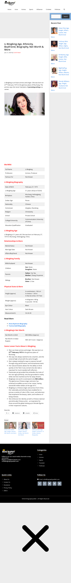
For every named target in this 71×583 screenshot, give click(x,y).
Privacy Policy (8, 488)
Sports (31, 9)
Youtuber (42, 463)
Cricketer (48, 9)
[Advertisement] (24, 25)
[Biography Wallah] (10, 3)
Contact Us (7, 482)
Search (66, 16)
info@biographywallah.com (51, 479)
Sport (40, 460)
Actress (23, 9)
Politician (57, 9)
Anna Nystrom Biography (18, 324)
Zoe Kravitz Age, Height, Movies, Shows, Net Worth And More (23, 432)
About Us (6, 479)
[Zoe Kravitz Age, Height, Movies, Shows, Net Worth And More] (24, 425)
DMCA (6, 490)
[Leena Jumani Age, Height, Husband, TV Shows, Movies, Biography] (38, 425)
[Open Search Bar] (64, 9)
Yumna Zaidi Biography (17, 326)
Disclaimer (7, 485)
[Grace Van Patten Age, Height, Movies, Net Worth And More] (10, 425)
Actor (16, 9)
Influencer (40, 9)
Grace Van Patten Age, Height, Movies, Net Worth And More (10, 431)
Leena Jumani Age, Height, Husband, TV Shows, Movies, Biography (38, 432)
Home (9, 9)
